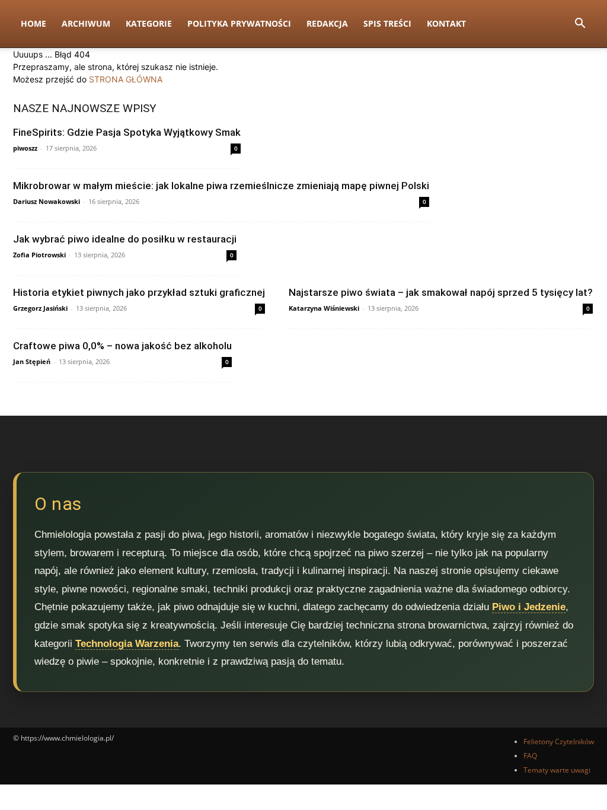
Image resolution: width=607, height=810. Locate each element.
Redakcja (327, 23)
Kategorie (149, 23)
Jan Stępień (31, 361)
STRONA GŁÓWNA (125, 79)
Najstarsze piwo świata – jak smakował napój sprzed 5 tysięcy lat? (441, 292)
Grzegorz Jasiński (40, 308)
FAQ (530, 756)
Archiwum (86, 23)
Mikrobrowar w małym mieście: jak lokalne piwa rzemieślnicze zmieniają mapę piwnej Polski (221, 186)
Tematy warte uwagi (556, 770)
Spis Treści (387, 23)
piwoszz (25, 147)
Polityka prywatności (239, 23)
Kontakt (446, 23)
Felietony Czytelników (558, 741)
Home (33, 23)
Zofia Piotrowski (39, 254)
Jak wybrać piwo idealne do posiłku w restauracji (125, 239)
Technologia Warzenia (126, 643)
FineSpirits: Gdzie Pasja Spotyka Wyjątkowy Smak (127, 132)
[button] (580, 24)
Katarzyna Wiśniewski (324, 308)
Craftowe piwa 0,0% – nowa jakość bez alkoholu (122, 346)
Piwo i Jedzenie (529, 607)
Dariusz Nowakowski (46, 201)
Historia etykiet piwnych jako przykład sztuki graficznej (139, 292)
